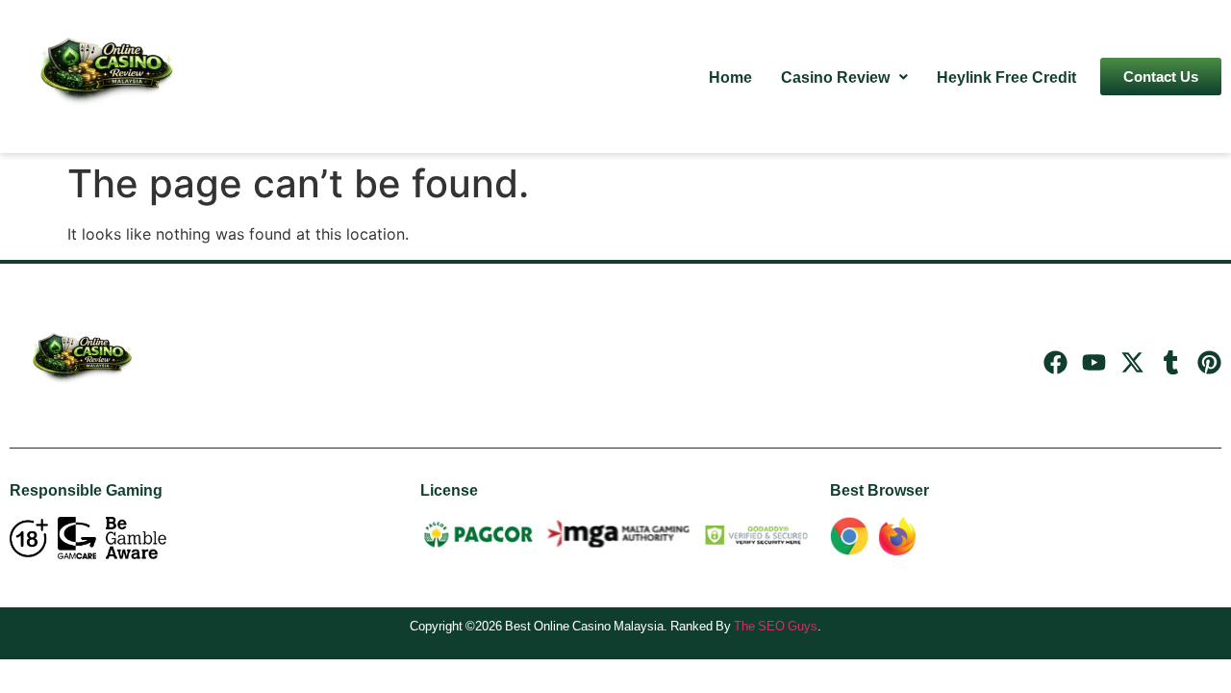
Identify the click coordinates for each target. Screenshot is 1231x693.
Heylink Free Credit (1006, 77)
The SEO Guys (775, 625)
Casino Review (835, 77)
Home (730, 77)
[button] (844, 77)
